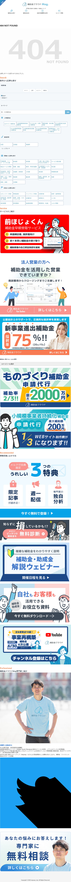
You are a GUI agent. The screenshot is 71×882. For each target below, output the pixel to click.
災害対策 (41, 194)
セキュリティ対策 (6, 194)
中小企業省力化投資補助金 (60, 124)
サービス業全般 (56, 161)
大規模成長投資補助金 (28, 129)
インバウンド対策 (31, 194)
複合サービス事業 (6, 166)
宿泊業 (54, 166)
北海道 (15, 144)
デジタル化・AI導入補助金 (35, 124)
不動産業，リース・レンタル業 (5, 162)
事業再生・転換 (43, 203)
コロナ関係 (55, 203)
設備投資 (28, 198)
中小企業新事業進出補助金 (16, 129)
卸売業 (28, 161)
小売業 (28, 171)
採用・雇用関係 (56, 194)
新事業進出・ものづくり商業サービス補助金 (54, 130)
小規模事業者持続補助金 (22, 124)
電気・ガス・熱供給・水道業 (6, 177)
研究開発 (16, 203)
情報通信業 (55, 171)
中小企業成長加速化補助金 (41, 129)
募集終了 (4, 98)
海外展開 (3, 203)
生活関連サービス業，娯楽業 (44, 167)
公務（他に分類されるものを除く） (44, 162)
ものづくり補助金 (9, 123)
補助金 (45, 90)
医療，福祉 (16, 166)
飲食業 (15, 161)
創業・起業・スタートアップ (18, 198)
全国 (2, 144)
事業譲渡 (16, 194)
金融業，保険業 (18, 171)
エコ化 (54, 198)
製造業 (15, 177)
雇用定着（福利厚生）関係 (6, 198)
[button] (68, 112)
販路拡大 (41, 198)
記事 (32, 90)
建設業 (28, 177)
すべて (26, 90)
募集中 (4, 95)
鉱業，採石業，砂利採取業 (44, 177)
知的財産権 (29, 203)
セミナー (38, 90)
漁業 (53, 177)
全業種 (15, 182)
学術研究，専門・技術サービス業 (6, 172)
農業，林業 (4, 182)
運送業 (41, 171)
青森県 (28, 144)
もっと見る (5, 148)
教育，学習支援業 (31, 166)
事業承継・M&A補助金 (48, 124)
